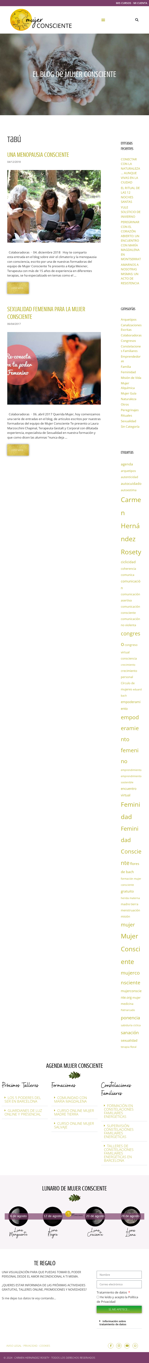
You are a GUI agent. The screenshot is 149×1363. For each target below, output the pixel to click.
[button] (103, 20)
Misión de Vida (131, 378)
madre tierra (129, 904)
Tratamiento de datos (112, 1292)
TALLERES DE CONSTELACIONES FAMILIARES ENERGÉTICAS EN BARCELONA (119, 1153)
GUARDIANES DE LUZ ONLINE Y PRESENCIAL (23, 1112)
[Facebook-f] (110, 1345)
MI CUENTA (140, 3)
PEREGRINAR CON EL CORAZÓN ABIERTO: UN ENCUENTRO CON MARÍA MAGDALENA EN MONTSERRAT (131, 240)
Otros (125, 404)
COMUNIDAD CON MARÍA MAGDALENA (70, 1099)
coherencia (128, 569)
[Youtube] (127, 1345)
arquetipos (128, 471)
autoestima (128, 490)
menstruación (130, 910)
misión (125, 916)
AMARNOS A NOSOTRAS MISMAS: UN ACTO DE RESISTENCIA (130, 274)
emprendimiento (131, 770)
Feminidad (128, 372)
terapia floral (128, 1047)
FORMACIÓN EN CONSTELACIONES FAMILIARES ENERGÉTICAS (119, 1111)
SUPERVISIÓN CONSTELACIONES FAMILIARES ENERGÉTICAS (119, 1131)
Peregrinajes (130, 410)
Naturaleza (128, 399)
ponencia (130, 1017)
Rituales (126, 415)
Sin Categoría (130, 426)
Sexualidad (128, 421)
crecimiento (128, 664)
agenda (127, 464)
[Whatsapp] (135, 1345)
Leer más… (18, 288)
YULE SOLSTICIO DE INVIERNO (130, 212)
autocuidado (131, 483)
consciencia (129, 658)
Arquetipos (128, 319)
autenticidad (129, 477)
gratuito (127, 891)
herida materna (130, 898)
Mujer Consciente (130, 949)
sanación (130, 1032)
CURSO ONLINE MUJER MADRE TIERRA (74, 1112)
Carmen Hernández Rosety (131, 525)
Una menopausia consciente (38, 154)
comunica (127, 575)
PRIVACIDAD (30, 1345)
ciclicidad (128, 561)
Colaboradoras (131, 335)
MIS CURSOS (123, 3)
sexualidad (129, 1040)
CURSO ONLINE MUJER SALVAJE (74, 1125)
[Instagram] (119, 1345)
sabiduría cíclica (131, 1025)
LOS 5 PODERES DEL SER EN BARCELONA (23, 1099)
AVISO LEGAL (13, 1345)
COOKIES (44, 1345)
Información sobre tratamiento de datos (112, 1322)
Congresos (128, 341)
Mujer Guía (128, 393)
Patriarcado (128, 1010)
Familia (126, 367)
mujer (128, 924)
